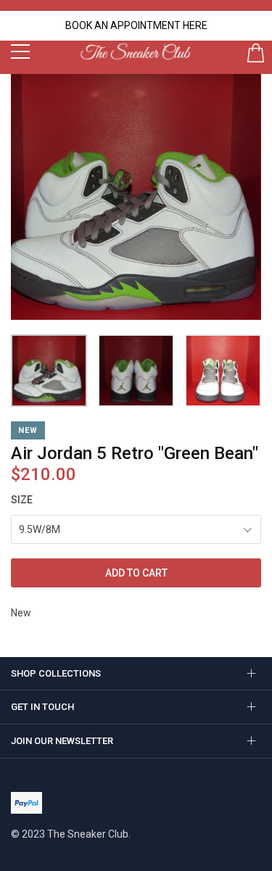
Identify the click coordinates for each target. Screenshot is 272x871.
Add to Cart (136, 573)
